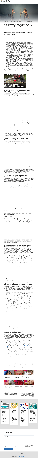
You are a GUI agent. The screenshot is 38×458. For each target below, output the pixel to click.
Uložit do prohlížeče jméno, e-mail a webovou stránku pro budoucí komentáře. (29, 445)
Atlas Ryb (5, 22)
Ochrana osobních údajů (22, 456)
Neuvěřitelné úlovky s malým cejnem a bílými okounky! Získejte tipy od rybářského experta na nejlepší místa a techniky (27, 394)
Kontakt (21, 453)
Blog (16, 453)
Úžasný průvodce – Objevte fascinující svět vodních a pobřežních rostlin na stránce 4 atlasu (5, 415)
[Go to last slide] (2, 415)
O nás (18, 453)
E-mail (16, 446)
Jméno (6, 446)
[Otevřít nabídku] (36, 1)
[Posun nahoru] (36, 457)
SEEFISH (6, 27)
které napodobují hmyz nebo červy (15, 186)
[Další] (35, 415)
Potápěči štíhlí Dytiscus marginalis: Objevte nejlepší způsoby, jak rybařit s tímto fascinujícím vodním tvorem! (23, 416)
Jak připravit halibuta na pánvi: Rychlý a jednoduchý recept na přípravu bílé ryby (10, 393)
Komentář (6, 436)
